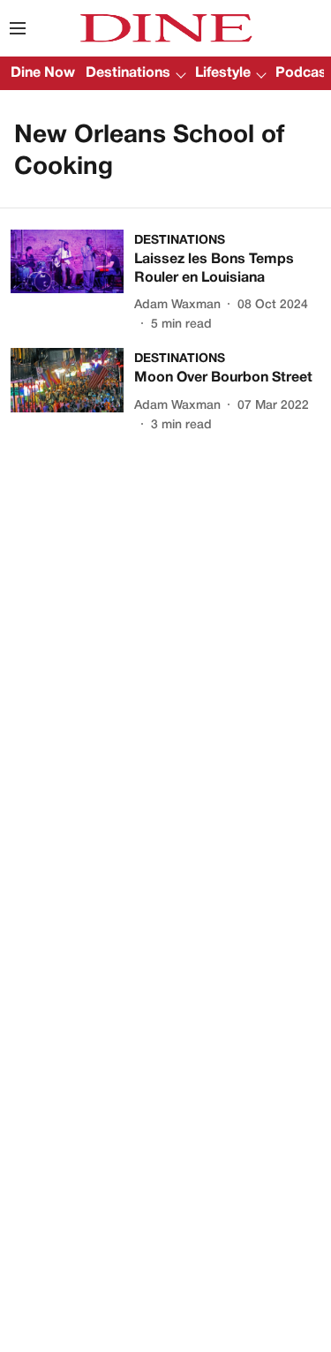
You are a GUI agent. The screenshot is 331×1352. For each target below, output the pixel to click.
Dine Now (43, 73)
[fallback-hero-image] (72, 282)
